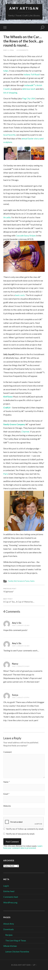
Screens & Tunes (23, 581)
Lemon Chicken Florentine (17, 951)
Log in (6, 885)
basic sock (20, 295)
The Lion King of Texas (15, 940)
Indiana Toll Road (32, 74)
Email (6, 794)
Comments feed (10, 897)
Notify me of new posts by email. (20, 834)
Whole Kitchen (10, 946)
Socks (32, 581)
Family (10, 581)
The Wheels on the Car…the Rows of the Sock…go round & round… (23, 41)
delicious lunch (28, 89)
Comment (7, 752)
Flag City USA (28, 98)
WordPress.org (10, 902)
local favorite (9, 134)
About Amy (8, 923)
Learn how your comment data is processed (22, 847)
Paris (5, 474)
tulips (5, 70)
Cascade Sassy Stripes (26, 235)
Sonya (15, 695)
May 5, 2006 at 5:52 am (20, 625)
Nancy (15, 663)
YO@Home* (9, 590)
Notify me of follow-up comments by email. (25, 829)
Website (7, 806)
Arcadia (7, 217)
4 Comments (22, 50)
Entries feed (8, 891)
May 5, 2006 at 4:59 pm (20, 697)
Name (6, 782)
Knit (15, 581)
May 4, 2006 (8, 50)
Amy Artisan (24, 8)
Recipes (9, 935)
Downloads (8, 929)
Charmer (25, 431)
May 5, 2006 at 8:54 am (20, 666)
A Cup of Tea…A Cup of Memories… (18, 600)
